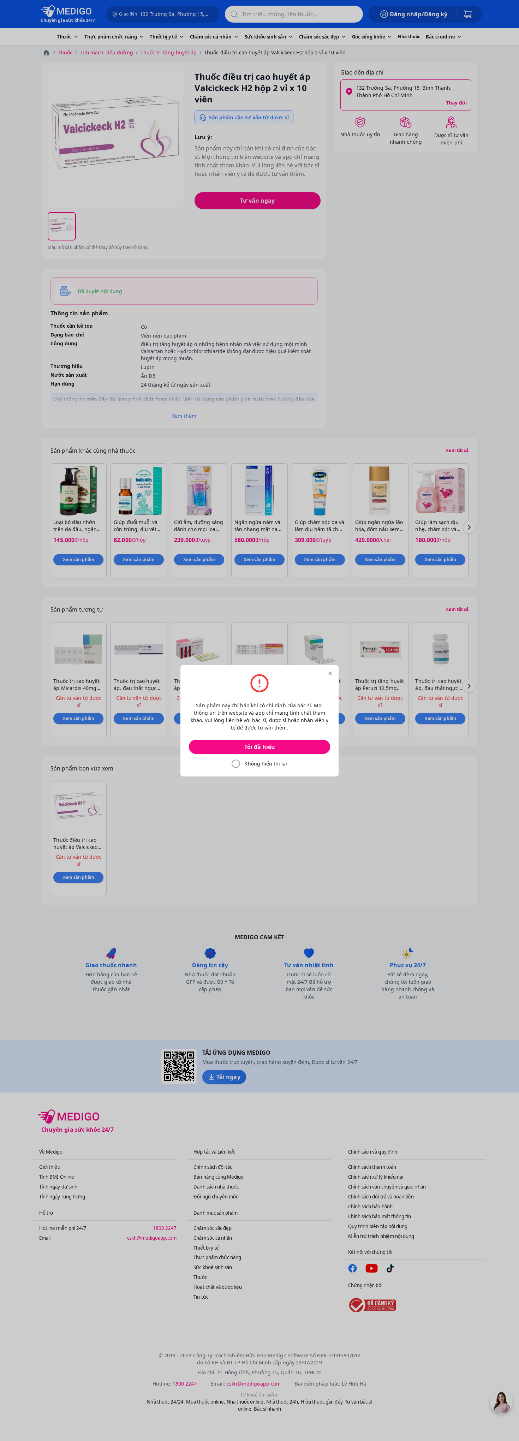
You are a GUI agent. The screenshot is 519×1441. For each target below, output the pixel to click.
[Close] (330, 673)
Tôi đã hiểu (259, 747)
